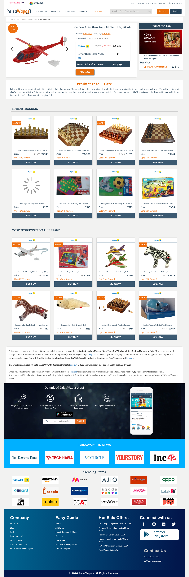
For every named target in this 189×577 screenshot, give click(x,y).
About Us (14, 524)
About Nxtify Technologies (21, 548)
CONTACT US (164, 3)
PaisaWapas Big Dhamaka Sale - (115, 524)
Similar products (25, 108)
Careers (59, 536)
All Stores (59, 528)
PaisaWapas (86, 573)
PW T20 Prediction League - (113, 546)
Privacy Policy (16, 540)
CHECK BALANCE (137, 3)
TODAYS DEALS (70, 11)
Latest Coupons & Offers (66, 532)
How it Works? (16, 536)
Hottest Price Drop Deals (66, 544)
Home (58, 524)
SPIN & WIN (38, 3)
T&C (79, 58)
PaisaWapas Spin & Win (109, 550)
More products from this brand (36, 230)
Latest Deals (60, 540)
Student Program (62, 548)
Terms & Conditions (18, 544)
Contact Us (155, 550)
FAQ (12, 532)
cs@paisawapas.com (153, 561)
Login (175, 11)
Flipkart (106, 33)
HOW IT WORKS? (152, 3)
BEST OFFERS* (99, 11)
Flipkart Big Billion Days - (112, 535)
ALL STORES (55, 11)
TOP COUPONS (84, 11)
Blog (12, 528)
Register (162, 11)
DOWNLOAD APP (176, 3)
